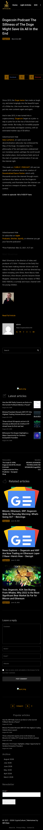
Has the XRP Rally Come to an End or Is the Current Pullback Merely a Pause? (17, 403)
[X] (30, 331)
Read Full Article (8, 315)
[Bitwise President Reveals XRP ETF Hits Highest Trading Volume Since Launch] (37, 414)
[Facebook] (23, 331)
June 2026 (8, 766)
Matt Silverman (10, 254)
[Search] (38, 350)
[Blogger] (17, 331)
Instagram (19, 706)
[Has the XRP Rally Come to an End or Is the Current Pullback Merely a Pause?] (37, 404)
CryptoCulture (19, 820)
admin (18, 324)
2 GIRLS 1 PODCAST (21, 167)
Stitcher (14, 238)
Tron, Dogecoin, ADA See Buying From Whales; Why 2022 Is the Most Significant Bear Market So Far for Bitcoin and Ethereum (20, 594)
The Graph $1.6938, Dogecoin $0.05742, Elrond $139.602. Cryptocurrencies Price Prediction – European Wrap (11, 468)
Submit (9, 802)
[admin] (8, 329)
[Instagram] (27, 331)
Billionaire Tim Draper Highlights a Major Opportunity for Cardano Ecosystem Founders (15, 435)
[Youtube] (33, 331)
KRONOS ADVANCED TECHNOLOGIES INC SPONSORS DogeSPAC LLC (33, 466)
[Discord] (20, 331)
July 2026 (8, 763)
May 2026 (8, 770)
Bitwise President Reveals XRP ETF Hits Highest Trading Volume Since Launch (17, 413)
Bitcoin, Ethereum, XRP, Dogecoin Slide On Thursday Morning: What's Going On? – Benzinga (20, 514)
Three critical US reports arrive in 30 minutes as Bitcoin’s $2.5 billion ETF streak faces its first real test (15, 423)
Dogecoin (6, 39)
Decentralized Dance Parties (13, 173)
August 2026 (9, 759)
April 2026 (8, 773)
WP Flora (5, 823)
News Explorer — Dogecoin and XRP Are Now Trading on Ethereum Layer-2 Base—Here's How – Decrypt (21, 553)
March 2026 (8, 777)
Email (5, 791)
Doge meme (20, 100)
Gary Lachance (8, 140)
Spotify (20, 238)
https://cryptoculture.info (24, 328)
